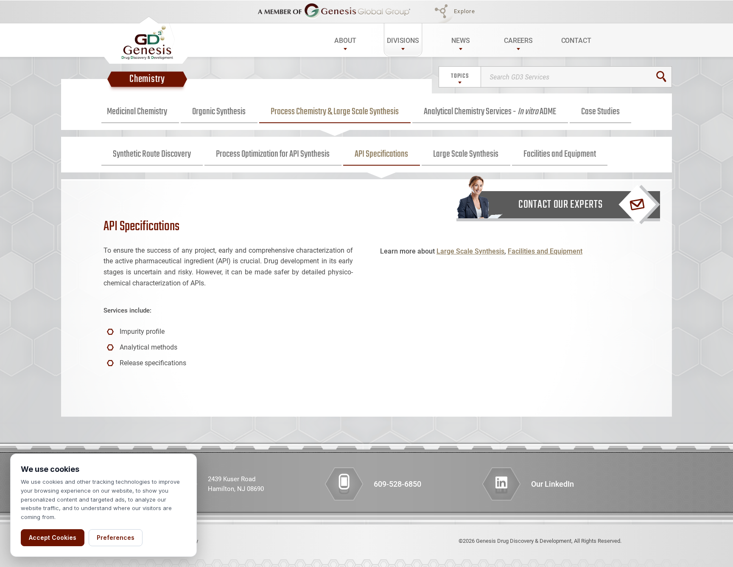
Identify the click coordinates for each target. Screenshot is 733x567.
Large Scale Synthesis (465, 154)
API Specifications (381, 154)
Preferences (115, 537)
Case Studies (600, 111)
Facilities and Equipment (559, 154)
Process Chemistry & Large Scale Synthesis (335, 111)
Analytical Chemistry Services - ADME (490, 111)
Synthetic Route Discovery (152, 154)
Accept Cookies (52, 537)
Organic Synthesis (219, 111)
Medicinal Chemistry (137, 111)
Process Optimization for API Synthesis (273, 154)
